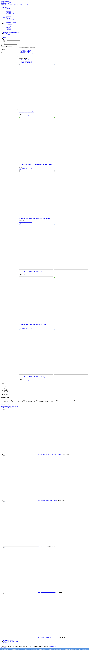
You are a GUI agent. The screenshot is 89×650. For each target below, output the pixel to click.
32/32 (12, 401)
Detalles (30, 115)
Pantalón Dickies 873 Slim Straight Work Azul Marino (34, 218)
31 (19, 400)
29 (10, 400)
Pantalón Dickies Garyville (26, 112)
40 (45, 400)
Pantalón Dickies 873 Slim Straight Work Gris (32, 272)
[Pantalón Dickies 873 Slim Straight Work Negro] (53, 352)
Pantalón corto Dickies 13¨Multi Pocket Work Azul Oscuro (35, 164)
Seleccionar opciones (23, 115)
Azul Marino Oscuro (10, 393)
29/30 (56, 400)
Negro (7, 389)
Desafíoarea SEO (52, 646)
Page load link (4, 647)
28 (6, 400)
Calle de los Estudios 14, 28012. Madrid (9, 406)
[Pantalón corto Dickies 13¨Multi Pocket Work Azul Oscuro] (53, 139)
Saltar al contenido (5, 1)
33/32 (24, 401)
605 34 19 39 (3, 2)
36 (36, 400)
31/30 (78, 400)
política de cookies (85, 649)
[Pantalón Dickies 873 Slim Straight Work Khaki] (53, 299)
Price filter (3, 383)
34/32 (35, 401)
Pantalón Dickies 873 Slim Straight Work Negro (32, 377)
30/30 (67, 400)
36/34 (47, 401)
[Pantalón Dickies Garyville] (53, 87)
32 (23, 400)
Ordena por (29, 49)
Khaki (7, 390)
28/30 (50, 400)
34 (32, 400)
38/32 (52, 401)
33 (28, 400)
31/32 (84, 400)
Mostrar (26, 59)
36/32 (41, 401)
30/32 (73, 400)
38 (40, 400)
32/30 (7, 401)
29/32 (61, 400)
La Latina (9, 2)
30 (15, 400)
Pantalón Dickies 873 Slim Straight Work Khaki (32, 324)
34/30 (30, 401)
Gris (6, 391)
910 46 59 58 (3, 407)
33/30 (18, 401)
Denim (7, 394)
